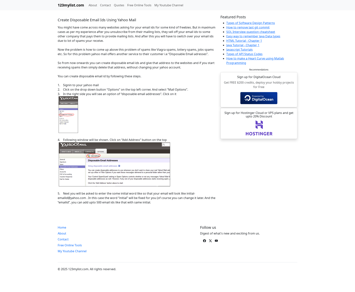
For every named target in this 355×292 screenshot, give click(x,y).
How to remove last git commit (248, 27)
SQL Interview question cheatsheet (250, 32)
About (93, 5)
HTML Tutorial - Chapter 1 (244, 41)
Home (62, 227)
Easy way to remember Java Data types (253, 36)
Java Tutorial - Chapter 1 (242, 45)
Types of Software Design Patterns (250, 23)
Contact (105, 5)
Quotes (119, 5)
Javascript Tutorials (239, 50)
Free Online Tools (139, 5)
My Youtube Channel (168, 5)
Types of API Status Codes (244, 54)
